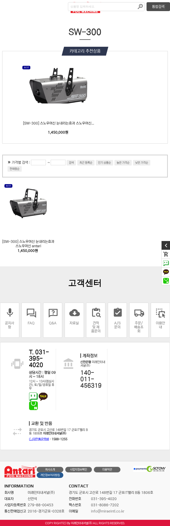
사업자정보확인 (78, 469)
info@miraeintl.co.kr (107, 511)
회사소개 (50, 469)
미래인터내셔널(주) (81, 523)
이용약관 (107, 469)
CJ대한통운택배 (39, 439)
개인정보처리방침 (50, 475)
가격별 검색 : (21, 162)
